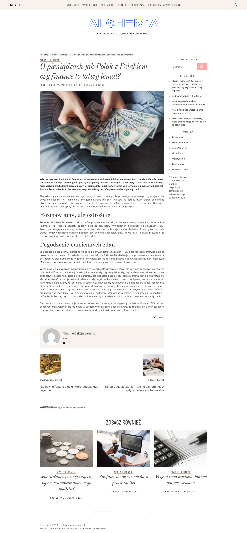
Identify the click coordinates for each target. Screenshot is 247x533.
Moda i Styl (124, 5)
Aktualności (73, 5)
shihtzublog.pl (176, 180)
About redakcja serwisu (79, 333)
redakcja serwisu (94, 84)
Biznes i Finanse (90, 5)
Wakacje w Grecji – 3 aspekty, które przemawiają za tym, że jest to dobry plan (189, 121)
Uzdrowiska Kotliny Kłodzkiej (186, 96)
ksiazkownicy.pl (177, 197)
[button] (95, 512)
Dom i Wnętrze (108, 5)
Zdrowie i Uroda (171, 5)
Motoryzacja (139, 5)
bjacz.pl (173, 183)
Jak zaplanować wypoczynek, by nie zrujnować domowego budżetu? (66, 483)
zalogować (55, 407)
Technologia (154, 5)
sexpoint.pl (174, 187)
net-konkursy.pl (177, 194)
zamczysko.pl (176, 190)
